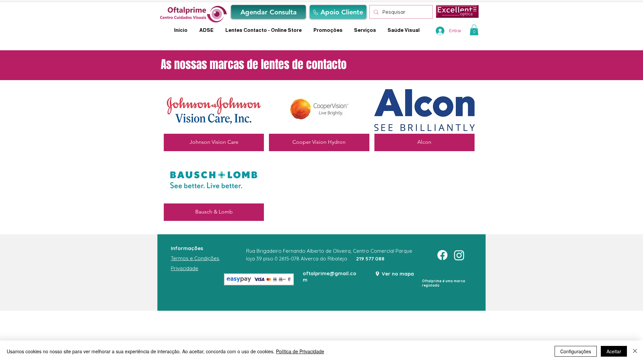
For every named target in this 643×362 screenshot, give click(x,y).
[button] (474, 29)
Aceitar (613, 351)
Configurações (575, 351)
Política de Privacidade (300, 351)
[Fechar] (635, 351)
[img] (319, 118)
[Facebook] (442, 255)
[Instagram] (459, 255)
